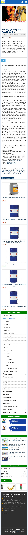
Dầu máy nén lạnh (8, 336)
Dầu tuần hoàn (7, 324)
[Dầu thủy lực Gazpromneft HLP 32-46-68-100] (14, 189)
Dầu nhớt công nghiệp (9, 318)
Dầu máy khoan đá (8, 350)
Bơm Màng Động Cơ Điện (9, 400)
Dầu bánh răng (7, 321)
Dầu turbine (6, 347)
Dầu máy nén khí (7, 339)
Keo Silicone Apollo (8, 403)
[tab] (3, 60)
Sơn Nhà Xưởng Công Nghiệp (10, 406)
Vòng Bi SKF (6, 394)
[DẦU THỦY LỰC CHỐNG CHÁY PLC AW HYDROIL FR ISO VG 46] (14, 276)
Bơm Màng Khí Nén (7, 397)
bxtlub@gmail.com (11, 162)
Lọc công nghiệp (7, 391)
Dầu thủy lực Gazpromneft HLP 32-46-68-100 (14, 197)
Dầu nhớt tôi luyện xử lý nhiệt (10, 371)
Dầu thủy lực (7, 330)
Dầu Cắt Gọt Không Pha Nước (10, 368)
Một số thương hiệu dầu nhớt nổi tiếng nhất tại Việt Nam (16, 448)
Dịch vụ (4, 386)
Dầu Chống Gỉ (7, 356)
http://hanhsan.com (12, 163)
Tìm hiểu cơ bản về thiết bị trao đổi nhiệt (17, 457)
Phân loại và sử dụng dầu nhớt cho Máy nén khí (17, 452)
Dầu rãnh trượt (7, 342)
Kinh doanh (14, 420)
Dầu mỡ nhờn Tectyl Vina (9, 412)
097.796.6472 (17, 160)
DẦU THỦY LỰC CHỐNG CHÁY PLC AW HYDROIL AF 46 (14, 219)
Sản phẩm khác (7, 383)
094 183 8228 (14, 421)
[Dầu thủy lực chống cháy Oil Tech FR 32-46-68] (14, 14)
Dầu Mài (6, 365)
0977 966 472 (14, 428)
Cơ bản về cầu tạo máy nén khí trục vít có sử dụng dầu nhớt (17, 444)
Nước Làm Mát (6, 389)
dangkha (19, 531)
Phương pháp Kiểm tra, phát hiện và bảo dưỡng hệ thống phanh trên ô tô (17, 439)
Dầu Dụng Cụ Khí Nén (9, 333)
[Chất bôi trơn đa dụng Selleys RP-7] (17, 487)
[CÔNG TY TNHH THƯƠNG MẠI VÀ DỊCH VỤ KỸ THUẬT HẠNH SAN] (3, 2)
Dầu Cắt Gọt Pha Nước (9, 362)
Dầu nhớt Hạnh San (8, 409)
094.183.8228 (10, 160)
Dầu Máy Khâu (7, 353)
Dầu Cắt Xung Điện (8, 359)
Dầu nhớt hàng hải (8, 377)
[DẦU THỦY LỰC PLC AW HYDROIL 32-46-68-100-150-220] (14, 297)
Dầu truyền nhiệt (7, 327)
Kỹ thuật (13, 427)
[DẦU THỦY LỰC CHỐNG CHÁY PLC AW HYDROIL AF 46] (14, 211)
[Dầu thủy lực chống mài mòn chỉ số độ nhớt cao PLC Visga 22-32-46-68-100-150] (14, 232)
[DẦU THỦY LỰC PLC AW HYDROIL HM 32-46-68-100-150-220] (14, 254)
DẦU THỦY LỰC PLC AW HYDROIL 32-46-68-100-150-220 (14, 306)
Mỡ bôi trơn (6, 380)
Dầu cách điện (7, 345)
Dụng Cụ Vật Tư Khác (8, 315)
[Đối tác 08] (7, 487)
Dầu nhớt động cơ (8, 374)
